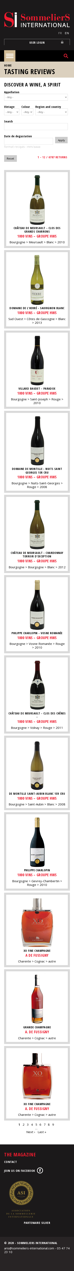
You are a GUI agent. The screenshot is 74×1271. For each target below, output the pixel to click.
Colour (25, 106)
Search (8, 121)
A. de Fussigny (37, 1031)
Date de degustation (18, 136)
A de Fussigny (37, 955)
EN (67, 33)
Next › (30, 1132)
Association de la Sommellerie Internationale (20, 1199)
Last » (42, 1132)
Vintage (9, 106)
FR (60, 33)
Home (8, 65)
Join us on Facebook (19, 1170)
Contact (10, 1162)
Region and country (48, 106)
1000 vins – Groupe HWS (37, 236)
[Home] (37, 19)
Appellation (11, 92)
